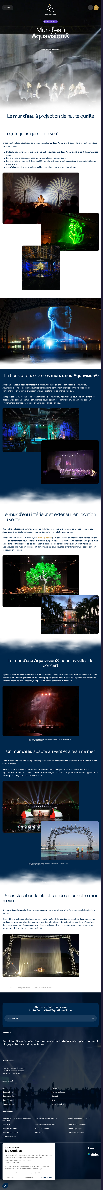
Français (91, 1148)
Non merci (11, 1177)
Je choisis (29, 1177)
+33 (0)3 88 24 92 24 (14, 1073)
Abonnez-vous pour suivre (50, 1009)
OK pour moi (46, 1177)
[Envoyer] (93, 1018)
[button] (5, 1186)
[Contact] (96, 7)
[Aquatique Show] (50, 9)
